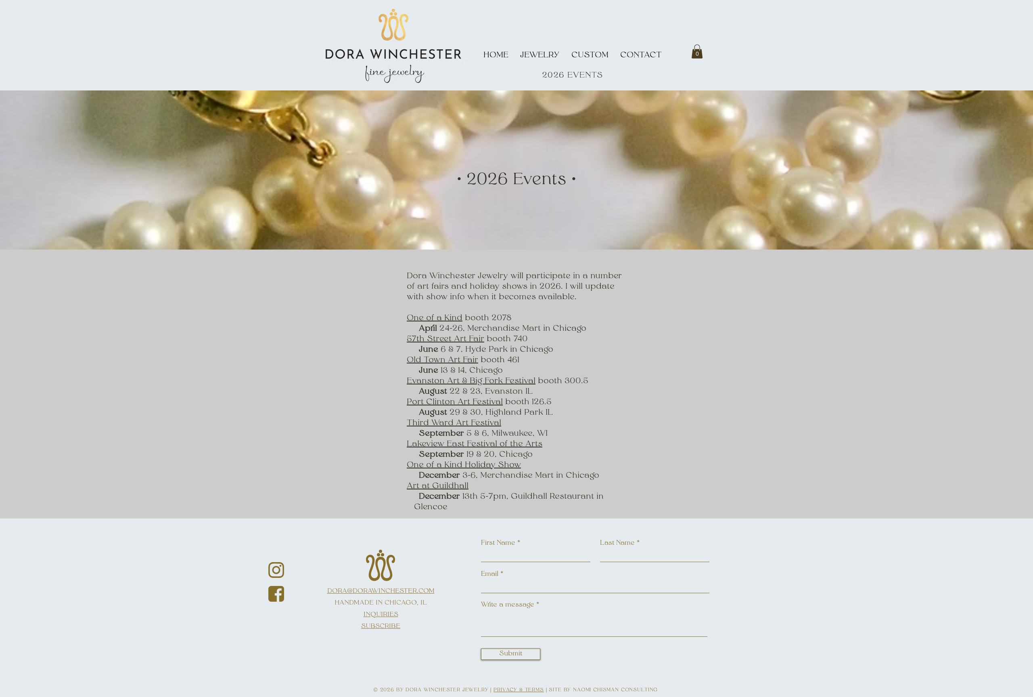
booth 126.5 (527, 402)
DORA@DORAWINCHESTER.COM (381, 591)
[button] (697, 51)
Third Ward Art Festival (454, 423)
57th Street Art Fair (445, 339)
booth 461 (500, 360)
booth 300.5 (561, 381)
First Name (498, 543)
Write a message (507, 605)
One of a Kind (434, 318)
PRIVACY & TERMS (518, 690)
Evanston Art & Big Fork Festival (471, 381)
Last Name (617, 543)
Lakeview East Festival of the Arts (474, 444)
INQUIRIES (381, 614)
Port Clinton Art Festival (455, 402)
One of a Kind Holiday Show (464, 465)
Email (489, 574)
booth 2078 (487, 318)
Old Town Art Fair (442, 360)
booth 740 (506, 339)
